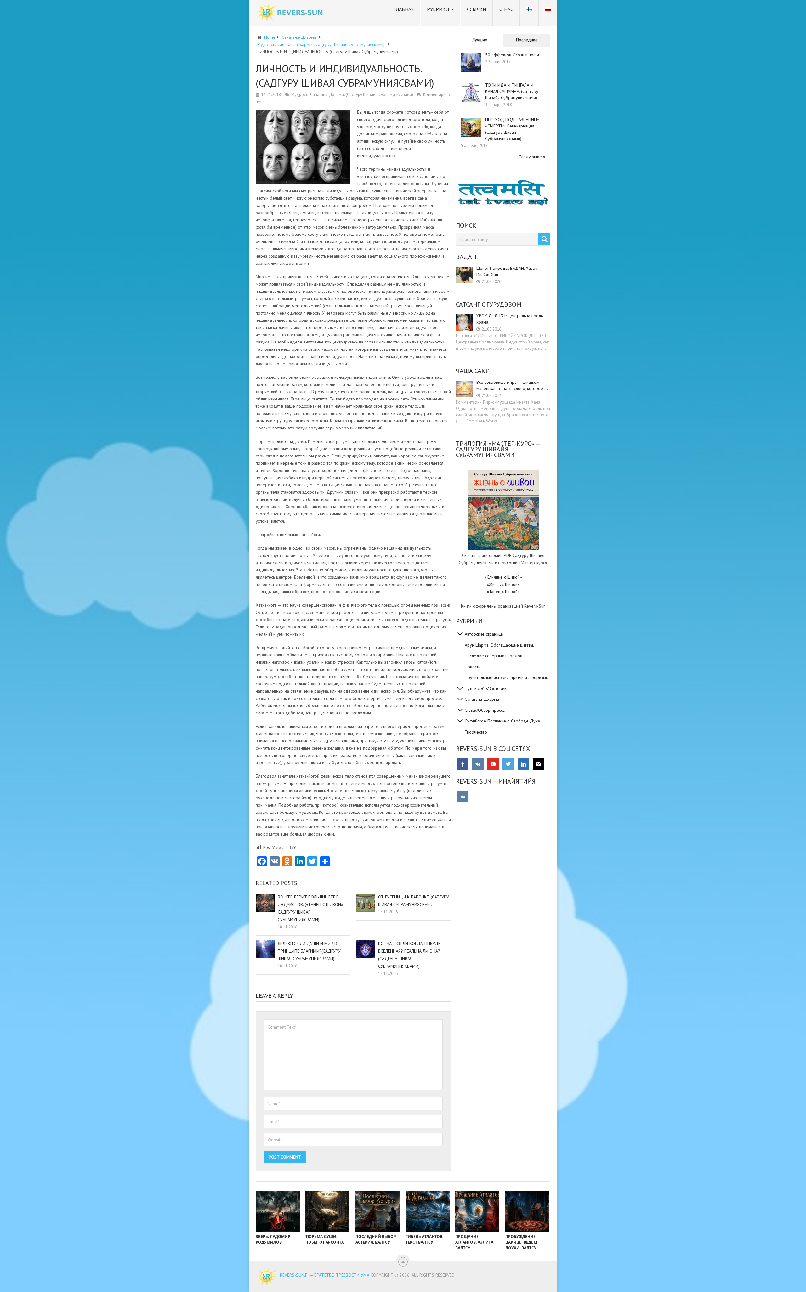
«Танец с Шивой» (503, 591)
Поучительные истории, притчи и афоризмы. (507, 677)
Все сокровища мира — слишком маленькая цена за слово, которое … (512, 385)
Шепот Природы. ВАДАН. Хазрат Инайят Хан (507, 271)
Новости (472, 667)
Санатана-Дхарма (482, 699)
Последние (527, 39)
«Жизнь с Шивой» (503, 584)
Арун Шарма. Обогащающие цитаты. (499, 645)
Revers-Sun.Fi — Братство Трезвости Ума (324, 1275)
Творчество (476, 732)
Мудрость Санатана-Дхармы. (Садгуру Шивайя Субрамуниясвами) (352, 94)
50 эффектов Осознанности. (512, 55)
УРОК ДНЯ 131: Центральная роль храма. (509, 319)
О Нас (506, 9)
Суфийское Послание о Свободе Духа (502, 721)
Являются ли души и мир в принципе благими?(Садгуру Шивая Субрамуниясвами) (309, 951)
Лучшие (479, 39)
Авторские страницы (484, 634)
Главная (404, 9)
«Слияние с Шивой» (503, 577)
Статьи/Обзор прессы (485, 710)
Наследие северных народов (493, 656)
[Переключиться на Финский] (529, 13)
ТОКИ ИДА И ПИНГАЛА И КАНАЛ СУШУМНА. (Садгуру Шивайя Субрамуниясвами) (511, 91)
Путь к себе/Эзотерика (486, 688)
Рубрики (438, 9)
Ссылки (476, 9)
